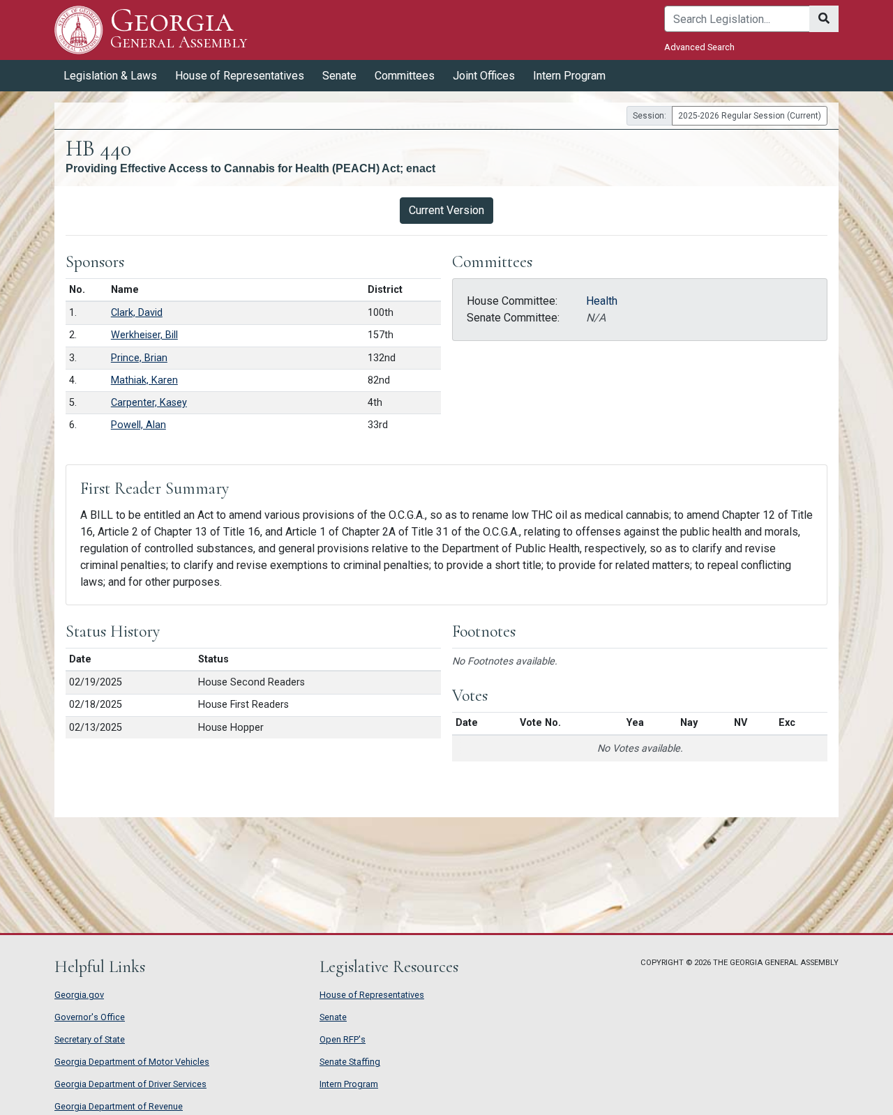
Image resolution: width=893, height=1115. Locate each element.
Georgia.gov (79, 994)
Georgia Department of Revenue (118, 1106)
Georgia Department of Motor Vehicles (131, 1061)
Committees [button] (405, 75)
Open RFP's (343, 1039)
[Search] (824, 19)
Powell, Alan (138, 425)
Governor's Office (89, 1017)
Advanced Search (699, 47)
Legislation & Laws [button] (110, 75)
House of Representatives (372, 994)
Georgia (179, 29)
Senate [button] (339, 75)
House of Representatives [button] (239, 75)
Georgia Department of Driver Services (130, 1084)
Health (601, 301)
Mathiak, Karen (144, 380)
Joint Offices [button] (484, 75)
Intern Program (569, 75)
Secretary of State (89, 1039)
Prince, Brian (139, 358)
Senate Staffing (350, 1061)
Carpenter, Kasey (149, 403)
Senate (333, 1017)
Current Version (446, 210)
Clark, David (137, 313)
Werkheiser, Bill (144, 335)
